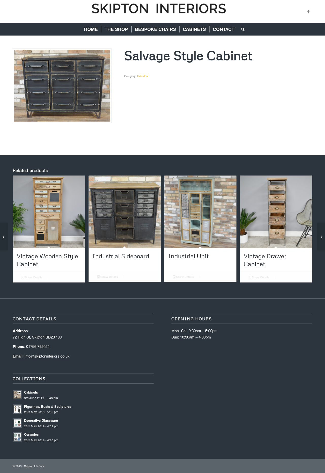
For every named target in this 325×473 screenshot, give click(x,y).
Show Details (33, 277)
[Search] (241, 29)
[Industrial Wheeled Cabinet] (321, 236)
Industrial (142, 76)
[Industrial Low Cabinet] (4, 236)
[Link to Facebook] (308, 11)
